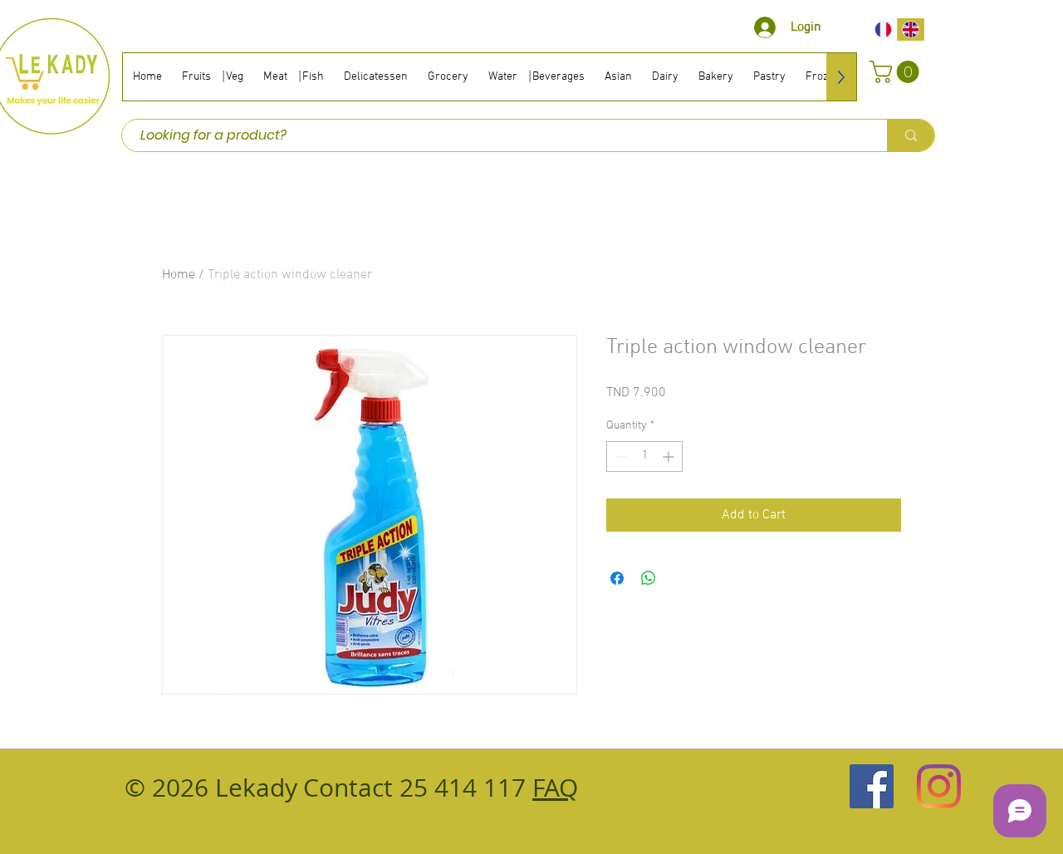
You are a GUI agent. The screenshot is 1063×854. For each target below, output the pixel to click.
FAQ (555, 787)
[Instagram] (939, 786)
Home (178, 275)
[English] (911, 29)
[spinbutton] (644, 456)
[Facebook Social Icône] (872, 786)
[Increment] (669, 456)
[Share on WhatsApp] (649, 578)
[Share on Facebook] (617, 578)
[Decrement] (619, 456)
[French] (883, 29)
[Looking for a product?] (910, 135)
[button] (897, 72)
